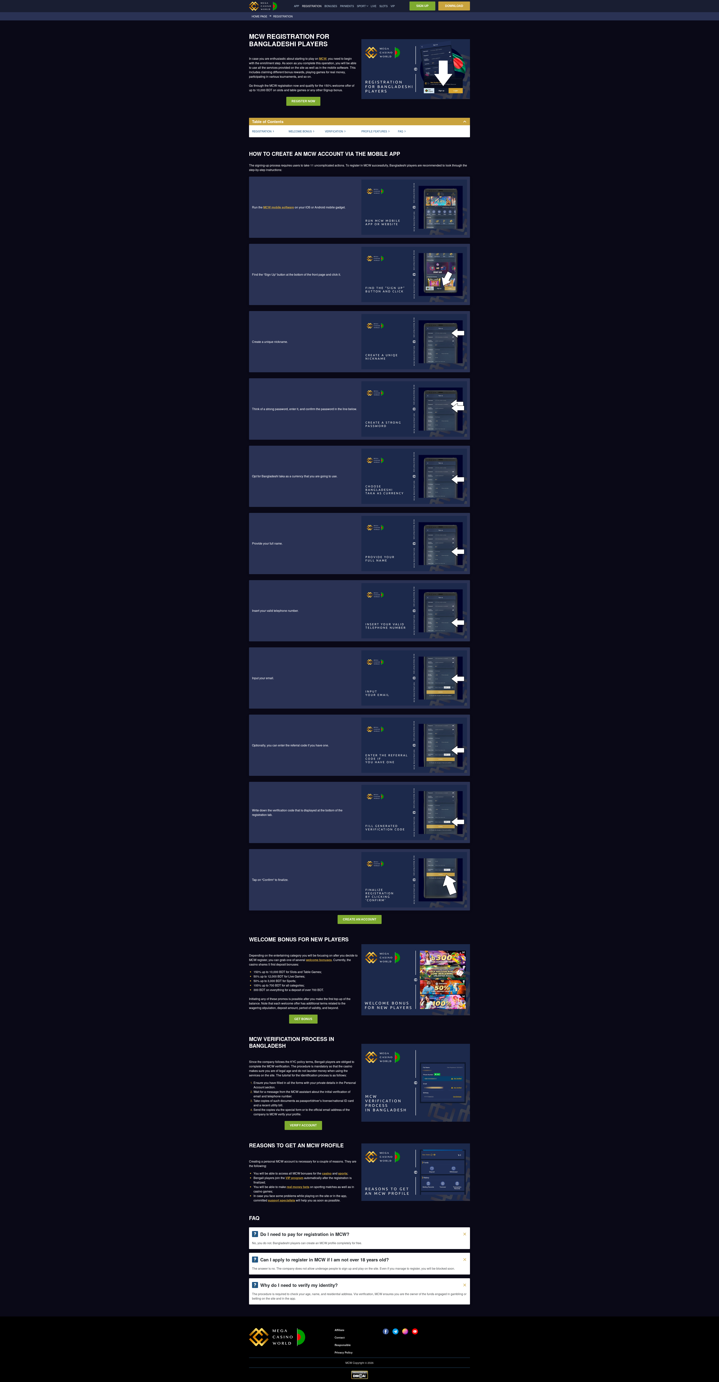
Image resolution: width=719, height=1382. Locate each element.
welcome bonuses (319, 960)
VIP (393, 5)
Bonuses (330, 5)
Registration (261, 131)
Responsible (343, 1345)
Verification (334, 131)
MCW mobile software (278, 207)
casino (327, 1173)
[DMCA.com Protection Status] (359, 1375)
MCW (323, 58)
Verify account (303, 1125)
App (296, 5)
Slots (383, 5)
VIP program (294, 1178)
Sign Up (422, 5)
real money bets (298, 1187)
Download (454, 5)
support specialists (281, 1200)
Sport (361, 5)
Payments (347, 5)
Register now (303, 101)
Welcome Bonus (300, 131)
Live (373, 5)
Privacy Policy (344, 1352)
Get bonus (303, 1019)
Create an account (359, 919)
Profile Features (374, 131)
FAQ (400, 131)
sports (342, 1173)
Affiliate (339, 1330)
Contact (340, 1337)
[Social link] (385, 1331)
